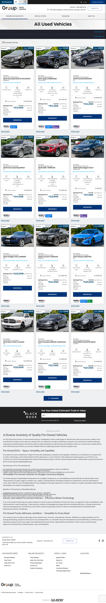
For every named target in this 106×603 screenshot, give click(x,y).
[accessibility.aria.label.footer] (57, 600)
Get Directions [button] (85, 573)
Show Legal (5, 131)
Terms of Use (29, 592)
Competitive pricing (10, 493)
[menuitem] (15, 16)
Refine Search (98, 31)
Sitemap (20, 592)
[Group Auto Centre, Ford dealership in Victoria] (15, 8)
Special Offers (40, 16)
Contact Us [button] (95, 8)
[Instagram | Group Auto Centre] (103, 541)
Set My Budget (98, 36)
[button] (7, 2)
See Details (17, 120)
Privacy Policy (39, 592)
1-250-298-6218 (80, 7)
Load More (55, 398)
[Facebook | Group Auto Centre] (99, 541)
